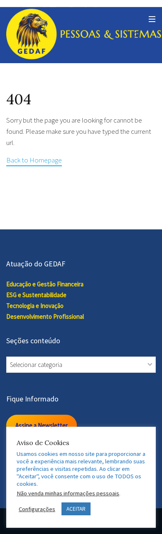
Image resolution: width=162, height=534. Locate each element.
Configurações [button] (37, 509)
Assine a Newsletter (41, 425)
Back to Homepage (34, 160)
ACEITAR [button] (76, 508)
